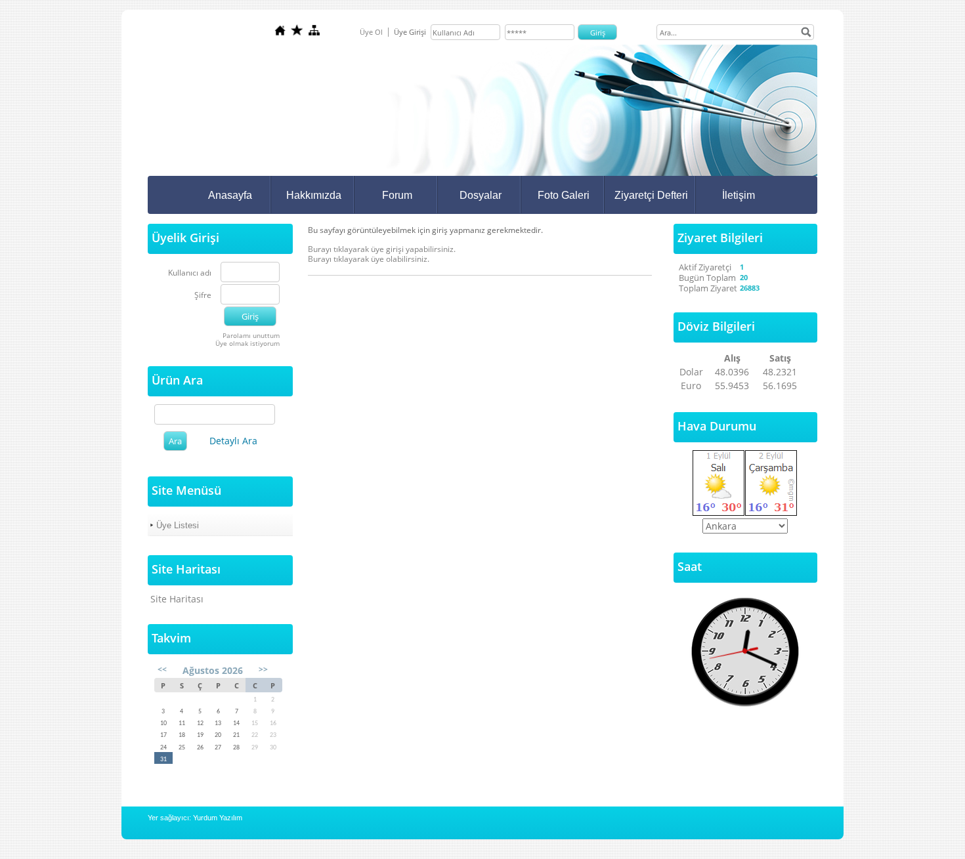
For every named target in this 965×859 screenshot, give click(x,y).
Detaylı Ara (233, 440)
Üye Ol (371, 32)
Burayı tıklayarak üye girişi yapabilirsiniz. (382, 249)
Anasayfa (230, 195)
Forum (397, 195)
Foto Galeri (564, 195)
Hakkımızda (313, 195)
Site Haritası (177, 599)
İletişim (738, 195)
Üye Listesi (177, 525)
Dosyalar (481, 195)
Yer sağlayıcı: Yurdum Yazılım (195, 818)
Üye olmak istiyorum (247, 343)
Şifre (202, 296)
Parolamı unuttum (251, 335)
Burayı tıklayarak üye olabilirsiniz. (368, 258)
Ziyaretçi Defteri (651, 195)
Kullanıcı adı (189, 273)
